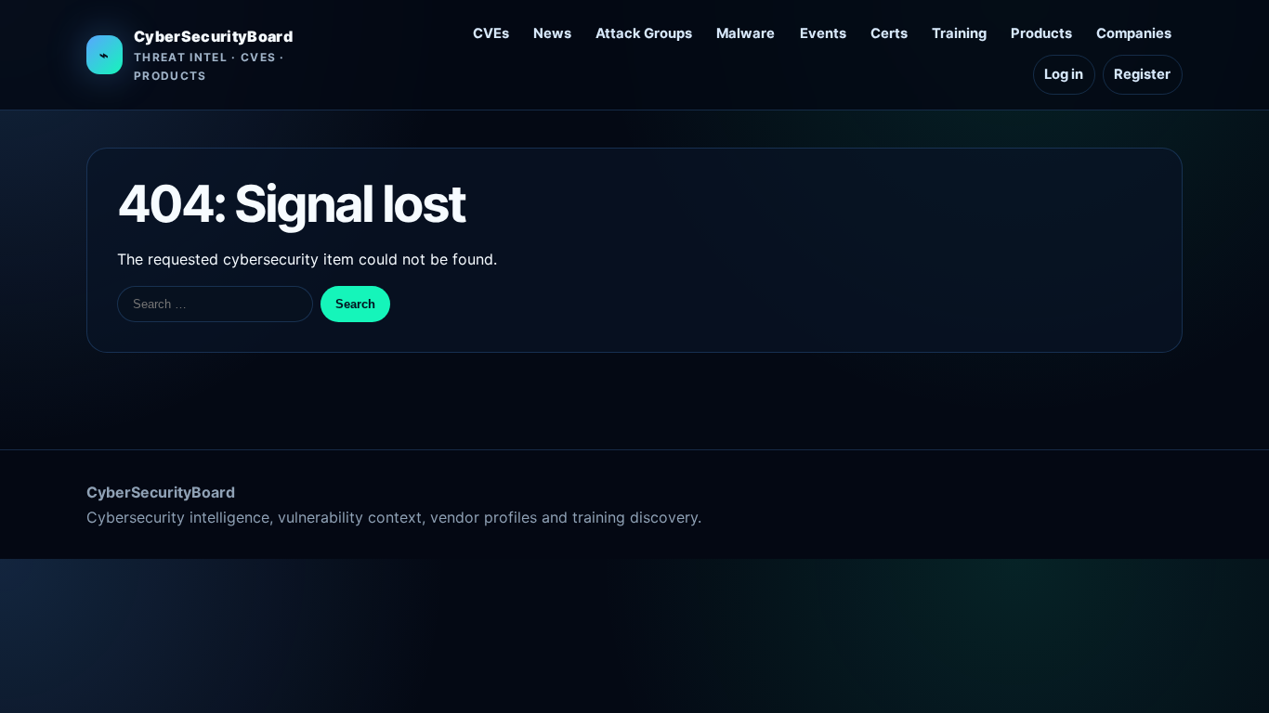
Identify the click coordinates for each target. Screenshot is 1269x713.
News (552, 33)
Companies (1133, 33)
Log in (1063, 74)
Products (1041, 33)
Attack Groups (643, 33)
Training (959, 33)
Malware (745, 33)
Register (1142, 74)
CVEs (491, 33)
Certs (889, 33)
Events (823, 33)
